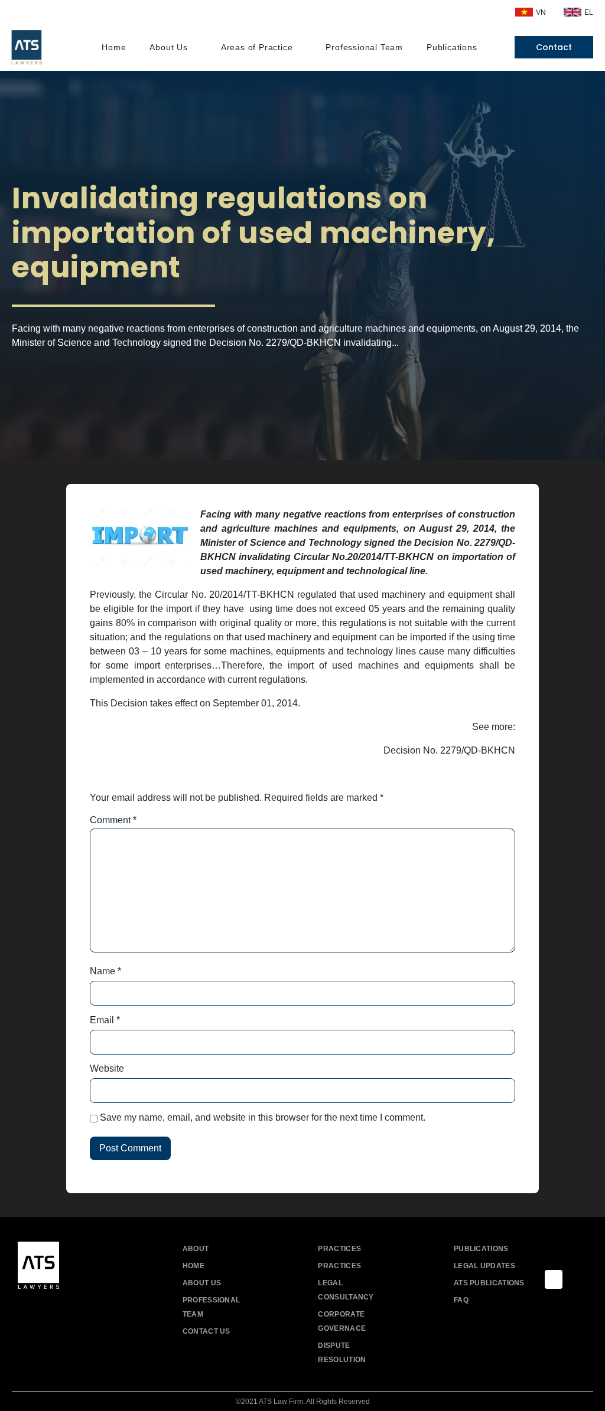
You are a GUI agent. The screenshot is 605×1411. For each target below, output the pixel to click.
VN (541, 12)
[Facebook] (28, 1311)
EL (588, 12)
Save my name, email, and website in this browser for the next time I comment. (262, 1117)
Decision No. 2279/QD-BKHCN (449, 750)
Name (105, 971)
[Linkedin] (81, 1311)
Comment (113, 820)
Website (107, 1068)
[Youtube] (54, 1311)
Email (105, 1020)
